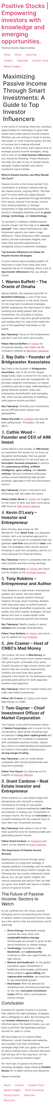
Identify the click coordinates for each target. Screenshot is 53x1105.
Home (7, 54)
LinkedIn (29, 418)
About (18, 54)
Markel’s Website (23, 774)
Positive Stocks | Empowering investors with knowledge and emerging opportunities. (24, 23)
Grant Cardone (37, 844)
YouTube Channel (36, 572)
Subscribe (22, 60)
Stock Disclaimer (34, 1090)
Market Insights (12, 66)
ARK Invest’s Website (28, 506)
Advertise (31, 54)
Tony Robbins (29, 636)
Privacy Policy (11, 1095)
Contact (8, 60)
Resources (9, 1100)
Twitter (35, 343)
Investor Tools (40, 60)
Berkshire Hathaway (37, 350)
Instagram (36, 841)
